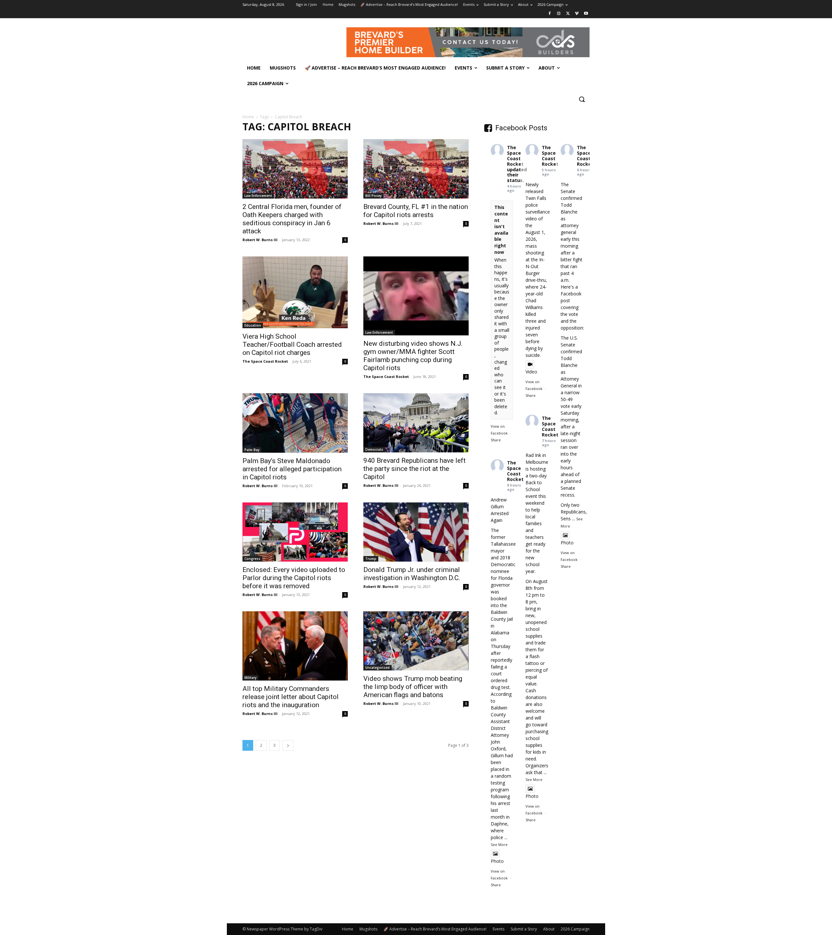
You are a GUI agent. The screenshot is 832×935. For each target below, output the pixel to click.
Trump (370, 558)
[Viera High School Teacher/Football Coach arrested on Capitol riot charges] (295, 292)
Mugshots (368, 929)
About (548, 929)
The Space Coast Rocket (265, 361)
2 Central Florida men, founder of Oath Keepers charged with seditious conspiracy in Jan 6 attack (292, 219)
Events (498, 929)
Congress (252, 558)
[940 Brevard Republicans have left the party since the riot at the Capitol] (416, 422)
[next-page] (287, 745)
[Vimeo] (576, 14)
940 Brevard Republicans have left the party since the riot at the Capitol (414, 469)
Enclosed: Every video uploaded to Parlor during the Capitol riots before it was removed (293, 578)
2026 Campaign (575, 929)
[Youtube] (586, 14)
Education (252, 325)
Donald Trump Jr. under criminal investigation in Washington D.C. (411, 574)
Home (248, 117)
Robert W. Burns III (260, 239)
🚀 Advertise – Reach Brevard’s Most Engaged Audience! (435, 929)
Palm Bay (251, 450)
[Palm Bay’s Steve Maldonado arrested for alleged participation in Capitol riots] (295, 423)
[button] (582, 99)
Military (250, 677)
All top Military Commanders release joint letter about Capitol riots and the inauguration (290, 697)
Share (496, 439)
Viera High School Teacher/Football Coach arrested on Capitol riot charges (292, 344)
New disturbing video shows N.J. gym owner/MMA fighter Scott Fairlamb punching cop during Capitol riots (413, 356)
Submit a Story (524, 929)
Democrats (374, 449)
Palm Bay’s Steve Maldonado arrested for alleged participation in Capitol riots (292, 469)
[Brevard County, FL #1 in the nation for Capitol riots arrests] (416, 168)
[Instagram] (559, 14)
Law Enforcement (258, 195)
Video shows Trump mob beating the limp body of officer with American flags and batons (412, 687)
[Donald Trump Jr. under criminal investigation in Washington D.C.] (416, 532)
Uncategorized (377, 667)
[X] (568, 14)
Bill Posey (373, 195)
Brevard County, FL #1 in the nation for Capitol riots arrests (415, 211)
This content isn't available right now (501, 229)
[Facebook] (549, 14)
